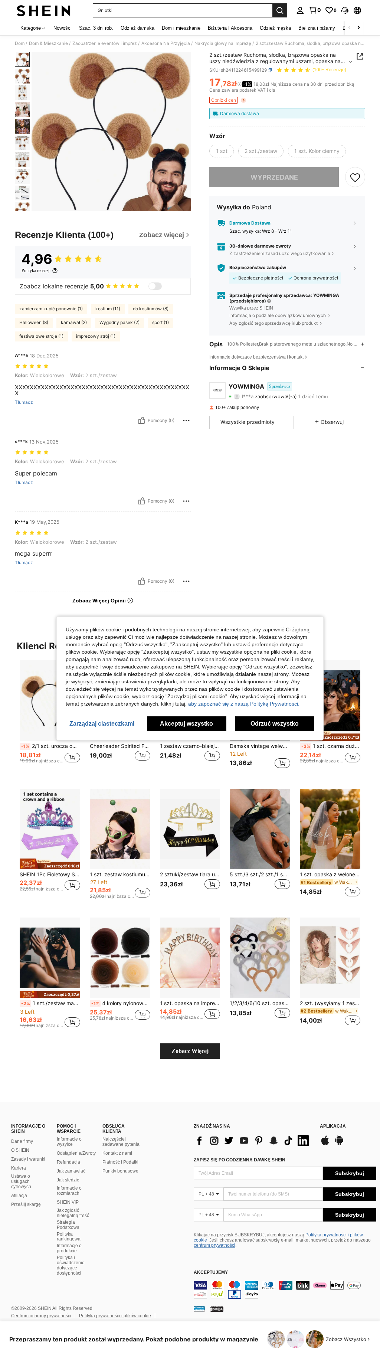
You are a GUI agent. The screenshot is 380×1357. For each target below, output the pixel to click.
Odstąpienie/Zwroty (76, 1153)
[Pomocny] (141, 420)
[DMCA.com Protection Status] (216, 1308)
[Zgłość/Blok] (186, 420)
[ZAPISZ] (355, 177)
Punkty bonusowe (120, 1171)
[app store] (325, 1144)
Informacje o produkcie (69, 1248)
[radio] (221, 151)
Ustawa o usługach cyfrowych (21, 1181)
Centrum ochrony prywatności (41, 1315)
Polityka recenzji (36, 270)
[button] (344, 10)
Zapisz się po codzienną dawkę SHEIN (239, 1160)
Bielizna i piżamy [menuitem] (316, 28)
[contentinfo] (285, 1290)
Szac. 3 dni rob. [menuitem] (96, 28)
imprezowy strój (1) (95, 336)
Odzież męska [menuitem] (275, 28)
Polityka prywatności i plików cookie (115, 1315)
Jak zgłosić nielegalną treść (73, 1213)
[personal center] (300, 10)
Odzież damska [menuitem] (137, 28)
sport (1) (160, 322)
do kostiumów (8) (150, 308)
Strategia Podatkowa (68, 1225)
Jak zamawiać (71, 1171)
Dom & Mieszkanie (48, 43)
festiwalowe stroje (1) (41, 336)
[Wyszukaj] (279, 10)
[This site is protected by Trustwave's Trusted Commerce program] (199, 1308)
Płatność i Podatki (120, 1162)
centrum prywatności (214, 1245)
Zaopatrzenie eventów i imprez (104, 43)
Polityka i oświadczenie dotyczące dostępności (71, 1265)
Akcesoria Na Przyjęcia (165, 43)
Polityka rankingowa (69, 1237)
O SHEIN (20, 1150)
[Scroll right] (358, 28)
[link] (314, 10)
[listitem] (50, 718)
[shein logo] (44, 10)
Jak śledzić (68, 1180)
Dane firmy (22, 1141)
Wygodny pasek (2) (119, 322)
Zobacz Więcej (190, 1051)
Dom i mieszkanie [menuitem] (181, 28)
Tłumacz (24, 402)
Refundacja (68, 1162)
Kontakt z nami (117, 1153)
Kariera (18, 1168)
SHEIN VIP (68, 1202)
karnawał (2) (74, 322)
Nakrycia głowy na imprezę (222, 43)
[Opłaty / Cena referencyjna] (240, 84)
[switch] (155, 286)
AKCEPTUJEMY (211, 1272)
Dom (19, 43)
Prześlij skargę (26, 1204)
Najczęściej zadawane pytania (121, 1142)
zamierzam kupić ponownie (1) (51, 308)
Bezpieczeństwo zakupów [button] (257, 267)
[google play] (339, 1144)
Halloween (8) (33, 322)
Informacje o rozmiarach (69, 1191)
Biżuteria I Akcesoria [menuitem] (230, 28)
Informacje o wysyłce (69, 1142)
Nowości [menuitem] (62, 28)
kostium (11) (107, 308)
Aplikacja (333, 1126)
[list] (253, 1140)
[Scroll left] (349, 28)
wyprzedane (274, 177)
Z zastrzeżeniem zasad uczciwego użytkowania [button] (279, 253)
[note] (330, 735)
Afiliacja (19, 1195)
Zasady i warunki (28, 1159)
